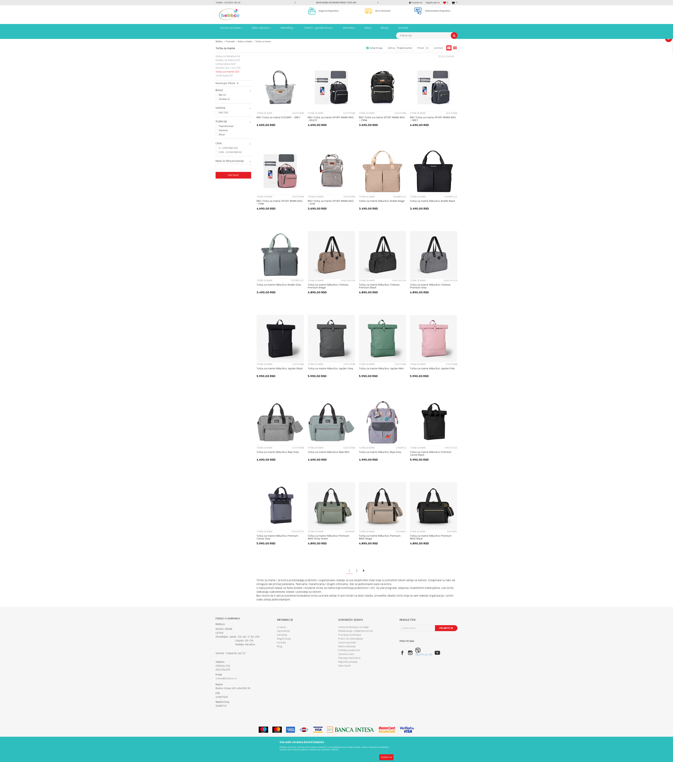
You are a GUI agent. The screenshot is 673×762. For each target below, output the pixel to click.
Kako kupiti (344, 665)
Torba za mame (227, 71)
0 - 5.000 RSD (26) (228, 148)
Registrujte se (433, 2)
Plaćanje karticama (349, 658)
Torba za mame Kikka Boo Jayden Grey (330, 368)
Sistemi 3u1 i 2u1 (228, 67)
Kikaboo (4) (224, 99)
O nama (281, 627)
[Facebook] (402, 652)
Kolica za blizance (228, 56)
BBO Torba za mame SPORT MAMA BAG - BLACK (331, 119)
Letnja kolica (226, 64)
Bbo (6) (222, 95)
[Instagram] (410, 652)
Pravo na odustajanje (350, 638)
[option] (336, 2)
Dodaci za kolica (228, 60)
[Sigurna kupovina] (312, 10)
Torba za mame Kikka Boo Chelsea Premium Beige (328, 286)
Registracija (284, 638)
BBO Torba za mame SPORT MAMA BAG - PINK (279, 202)
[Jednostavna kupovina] (419, 10)
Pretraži (233, 175)
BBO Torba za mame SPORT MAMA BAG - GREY (433, 119)
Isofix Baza (224, 75)
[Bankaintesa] (350, 730)
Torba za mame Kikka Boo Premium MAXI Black (430, 537)
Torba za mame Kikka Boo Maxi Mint (328, 452)
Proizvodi (230, 41)
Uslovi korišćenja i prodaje (353, 627)
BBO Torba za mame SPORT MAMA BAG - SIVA (331, 202)
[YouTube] (437, 652)
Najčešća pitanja (347, 661)
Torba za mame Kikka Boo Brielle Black (432, 201)
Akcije (222, 134)
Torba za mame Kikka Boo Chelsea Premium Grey (430, 286)
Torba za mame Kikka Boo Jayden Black (280, 368)
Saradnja (282, 634)
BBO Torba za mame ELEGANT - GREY (278, 117)
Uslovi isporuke (347, 642)
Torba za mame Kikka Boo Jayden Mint (381, 368)
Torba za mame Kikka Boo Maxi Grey (278, 452)
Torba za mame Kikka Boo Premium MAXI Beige (379, 537)
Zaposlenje (283, 631)
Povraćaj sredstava (349, 634)
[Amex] (290, 730)
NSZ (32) (223, 112)
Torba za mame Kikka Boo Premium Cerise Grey (277, 537)
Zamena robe (346, 654)
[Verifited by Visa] (407, 730)
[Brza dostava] (369, 10)
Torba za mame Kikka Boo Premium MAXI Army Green (328, 537)
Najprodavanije (226, 126)
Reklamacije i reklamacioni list (355, 631)
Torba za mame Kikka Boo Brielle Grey (279, 284)
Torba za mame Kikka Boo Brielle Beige (382, 201)
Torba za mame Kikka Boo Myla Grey (380, 452)
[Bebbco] (229, 14)
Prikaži (420, 48)
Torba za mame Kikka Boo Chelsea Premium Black (379, 286)
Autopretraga (376, 48)
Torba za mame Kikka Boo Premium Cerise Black (430, 453)
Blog (279, 646)
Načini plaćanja (346, 646)
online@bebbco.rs (226, 678)
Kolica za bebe (245, 41)
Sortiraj (391, 48)
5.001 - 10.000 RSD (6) (230, 152)
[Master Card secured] (387, 730)
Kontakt (281, 642)
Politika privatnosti (349, 650)
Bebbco (219, 41)
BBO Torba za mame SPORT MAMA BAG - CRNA (382, 119)
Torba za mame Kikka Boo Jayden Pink (432, 368)
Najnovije (223, 130)
